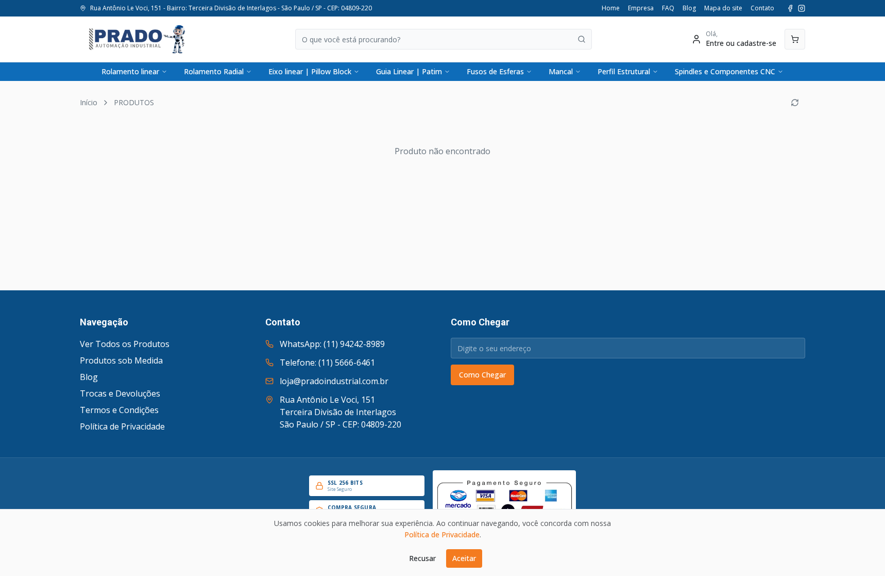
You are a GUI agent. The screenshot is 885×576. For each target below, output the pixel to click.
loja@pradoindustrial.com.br (334, 381)
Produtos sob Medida (121, 360)
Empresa (641, 8)
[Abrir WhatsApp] (859, 550)
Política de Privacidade (122, 426)
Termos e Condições (119, 410)
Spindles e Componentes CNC (725, 71)
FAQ (668, 8)
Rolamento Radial (214, 71)
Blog (689, 8)
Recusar (422, 558)
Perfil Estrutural (624, 71)
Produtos (134, 102)
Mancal (561, 71)
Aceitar (464, 558)
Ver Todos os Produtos (124, 344)
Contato (762, 8)
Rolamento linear (130, 71)
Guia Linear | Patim (409, 71)
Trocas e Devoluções (120, 393)
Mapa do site (723, 8)
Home (611, 8)
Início (88, 102)
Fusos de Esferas (495, 71)
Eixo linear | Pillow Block (309, 71)
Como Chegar (482, 375)
